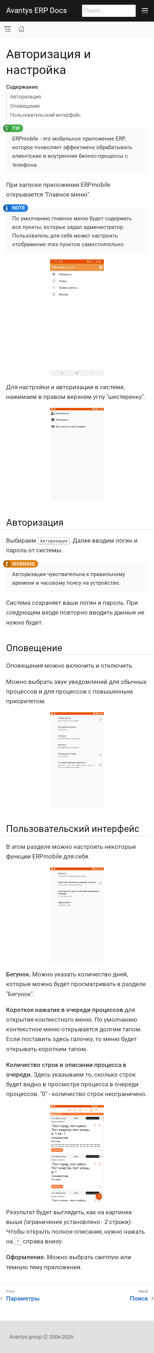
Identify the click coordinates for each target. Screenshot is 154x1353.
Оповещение (25, 106)
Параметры (23, 1298)
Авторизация (25, 97)
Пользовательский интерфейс (45, 115)
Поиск (139, 1298)
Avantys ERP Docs (36, 10)
